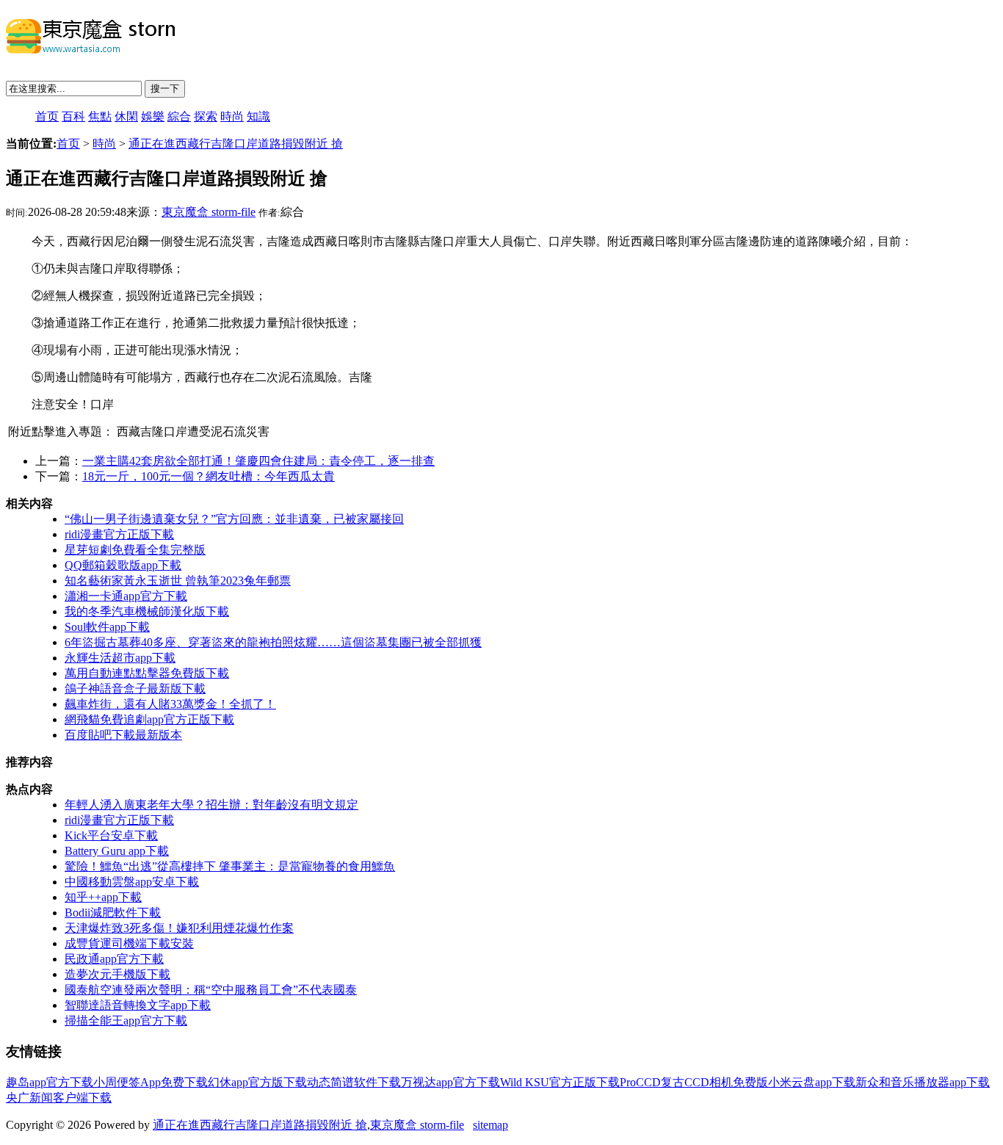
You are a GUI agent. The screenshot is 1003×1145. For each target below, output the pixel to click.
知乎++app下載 (103, 897)
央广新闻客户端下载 (59, 1097)
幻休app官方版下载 (257, 1082)
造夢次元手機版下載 (117, 974)
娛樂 (152, 116)
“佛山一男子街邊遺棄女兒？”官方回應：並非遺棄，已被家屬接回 (234, 519)
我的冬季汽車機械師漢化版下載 (147, 611)
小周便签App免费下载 (150, 1082)
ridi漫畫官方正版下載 (119, 534)
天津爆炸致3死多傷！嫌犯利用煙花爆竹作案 (179, 928)
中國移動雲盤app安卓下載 (132, 881)
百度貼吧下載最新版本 (123, 735)
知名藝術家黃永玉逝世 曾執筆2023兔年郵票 (178, 580)
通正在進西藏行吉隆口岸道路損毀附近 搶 (235, 143)
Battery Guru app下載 (117, 851)
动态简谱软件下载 (354, 1082)
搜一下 (165, 88)
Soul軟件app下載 (107, 627)
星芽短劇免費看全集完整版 (135, 549)
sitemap (490, 1125)
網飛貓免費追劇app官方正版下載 (149, 719)
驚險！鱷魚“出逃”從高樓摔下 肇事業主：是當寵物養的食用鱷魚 (230, 866)
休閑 (126, 116)
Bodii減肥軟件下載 (113, 912)
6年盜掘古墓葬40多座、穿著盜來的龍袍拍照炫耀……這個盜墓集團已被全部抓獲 (273, 642)
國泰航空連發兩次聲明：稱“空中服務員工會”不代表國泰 (211, 989)
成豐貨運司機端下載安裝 (129, 943)
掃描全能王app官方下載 (126, 1020)
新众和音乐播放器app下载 (922, 1082)
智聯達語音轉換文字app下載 (138, 1005)
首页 (47, 116)
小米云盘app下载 (811, 1082)
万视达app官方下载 (450, 1082)
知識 (258, 116)
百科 (73, 116)
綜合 (179, 116)
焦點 (100, 116)
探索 (205, 116)
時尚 (232, 116)
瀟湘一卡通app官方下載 (126, 596)
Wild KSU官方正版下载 (560, 1082)
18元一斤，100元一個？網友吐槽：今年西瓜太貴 (208, 476)
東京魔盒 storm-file (209, 212)
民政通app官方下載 (114, 959)
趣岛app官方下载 (49, 1082)
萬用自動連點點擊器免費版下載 (147, 673)
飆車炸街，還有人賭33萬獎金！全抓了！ (170, 704)
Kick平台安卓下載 (111, 835)
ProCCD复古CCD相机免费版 (694, 1082)
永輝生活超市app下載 (120, 657)
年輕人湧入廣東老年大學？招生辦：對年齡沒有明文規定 (211, 804)
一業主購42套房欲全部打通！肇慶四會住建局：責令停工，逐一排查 (258, 461)
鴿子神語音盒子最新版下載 (135, 688)
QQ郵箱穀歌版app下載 (123, 565)
